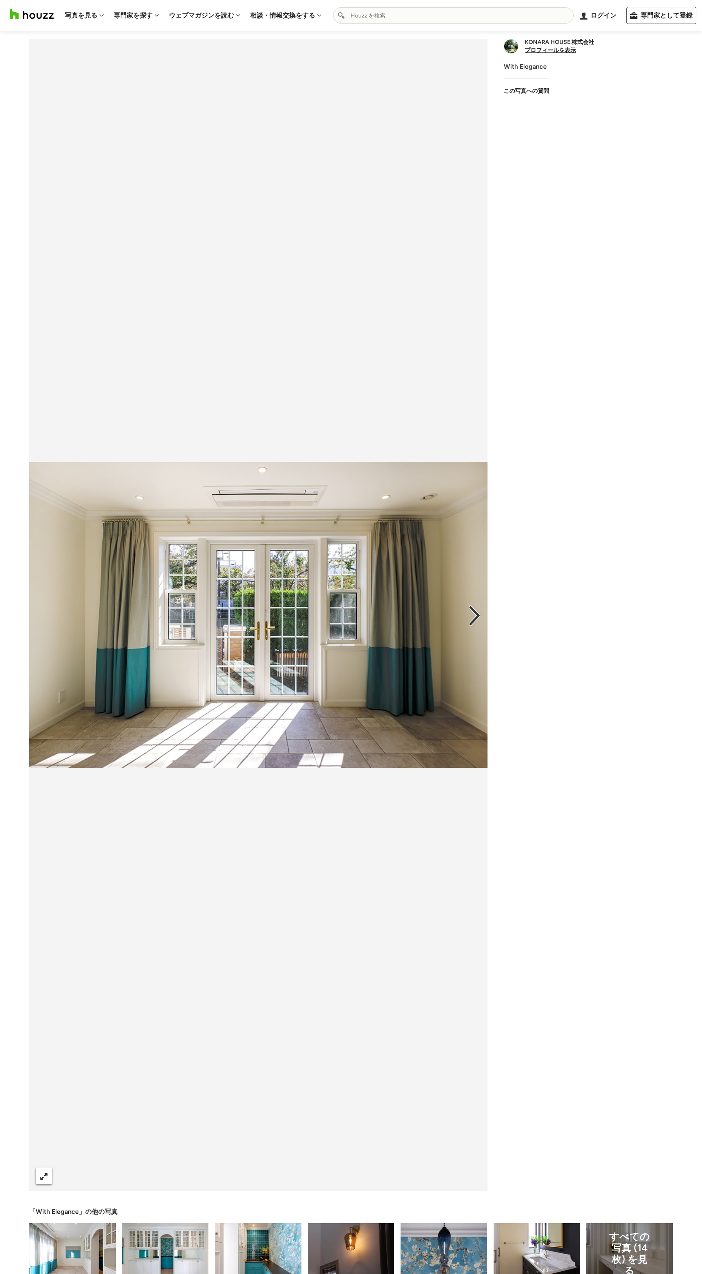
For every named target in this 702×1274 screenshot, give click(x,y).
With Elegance (57, 1211)
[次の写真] (474, 615)
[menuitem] (84, 15)
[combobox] (453, 15)
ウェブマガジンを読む (201, 15)
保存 (286, 1176)
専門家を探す (133, 15)
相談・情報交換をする (282, 15)
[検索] (341, 15)
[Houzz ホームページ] (31, 14)
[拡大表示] (44, 1175)
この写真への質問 (526, 90)
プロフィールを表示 (550, 50)
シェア (244, 1176)
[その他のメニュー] (473, 1176)
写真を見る (81, 15)
